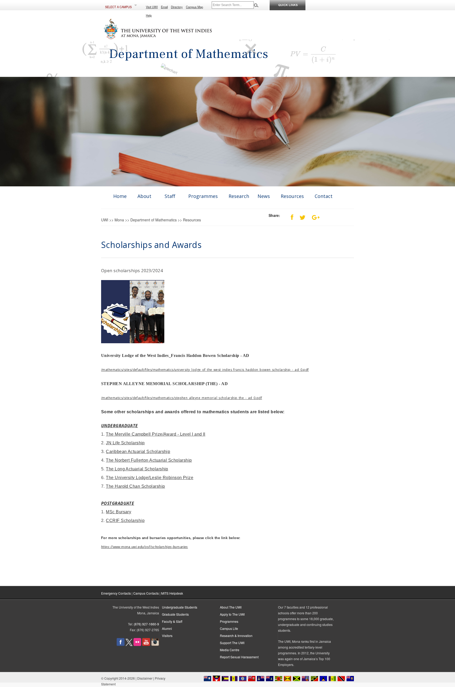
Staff (170, 196)
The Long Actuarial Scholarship (137, 469)
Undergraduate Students (179, 607)
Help (149, 15)
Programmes (203, 196)
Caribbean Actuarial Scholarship (138, 451)
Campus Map (194, 7)
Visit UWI (152, 7)
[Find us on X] (129, 644)
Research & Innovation (236, 635)
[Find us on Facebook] (121, 644)
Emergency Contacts (116, 593)
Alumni (167, 628)
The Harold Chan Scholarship (135, 486)
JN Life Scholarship (125, 443)
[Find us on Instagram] (155, 644)
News (264, 196)
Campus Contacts (146, 593)
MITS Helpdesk (172, 593)
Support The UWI (232, 642)
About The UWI (230, 607)
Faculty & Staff (172, 621)
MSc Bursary (118, 512)
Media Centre (229, 650)
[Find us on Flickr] (137, 644)
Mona (119, 219)
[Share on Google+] (313, 215)
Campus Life (229, 628)
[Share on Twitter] (299, 215)
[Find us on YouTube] (146, 644)
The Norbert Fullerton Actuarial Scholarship (149, 460)
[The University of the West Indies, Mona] (172, 36)
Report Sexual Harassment (239, 657)
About (144, 196)
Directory (177, 7)
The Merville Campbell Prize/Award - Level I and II (155, 434)
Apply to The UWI (232, 614)
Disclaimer (144, 678)
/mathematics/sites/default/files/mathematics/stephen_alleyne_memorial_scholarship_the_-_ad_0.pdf (181, 398)
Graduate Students (175, 614)
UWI (104, 219)
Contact (324, 196)
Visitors (167, 635)
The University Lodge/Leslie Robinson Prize (149, 477)
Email (164, 7)
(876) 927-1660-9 (146, 624)
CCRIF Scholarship (125, 520)
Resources (292, 196)
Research (239, 196)
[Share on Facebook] (289, 215)
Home (120, 196)
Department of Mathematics (153, 219)
